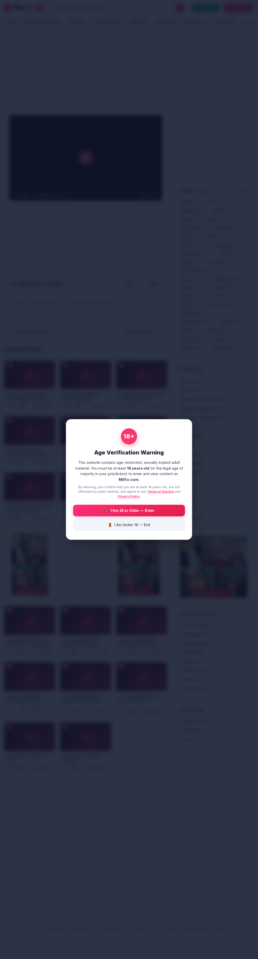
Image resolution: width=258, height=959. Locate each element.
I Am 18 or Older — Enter (129, 510)
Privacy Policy (129, 496)
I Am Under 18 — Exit (129, 525)
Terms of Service (160, 491)
